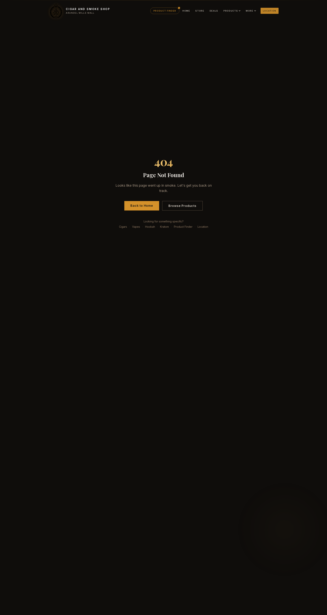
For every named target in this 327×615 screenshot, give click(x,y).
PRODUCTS (230, 10)
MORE (249, 10)
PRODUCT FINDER (164, 10)
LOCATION (269, 10)
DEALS (214, 10)
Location (203, 226)
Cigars (123, 226)
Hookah (150, 226)
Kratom (164, 226)
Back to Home (141, 205)
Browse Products (182, 206)
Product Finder (183, 226)
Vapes (136, 226)
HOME (186, 10)
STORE (199, 10)
